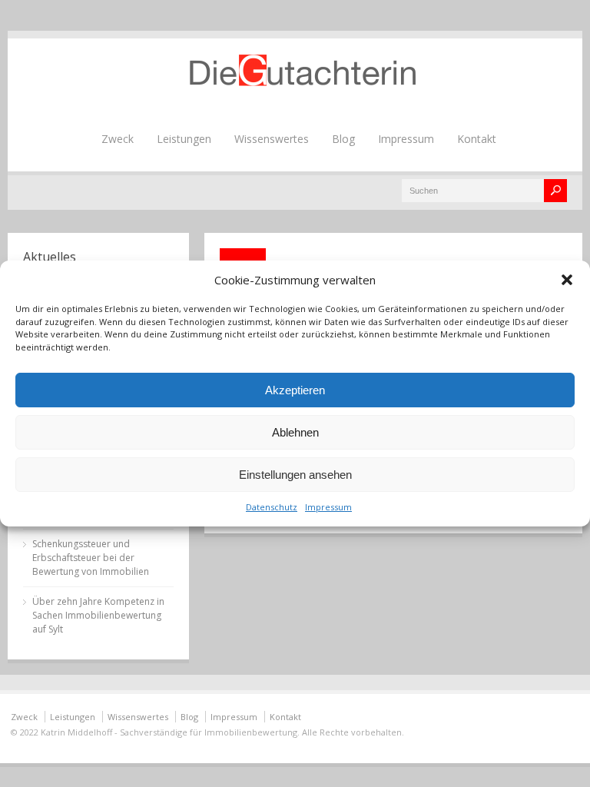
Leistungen (184, 138)
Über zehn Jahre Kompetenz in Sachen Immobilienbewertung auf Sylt (98, 615)
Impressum (328, 507)
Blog (343, 138)
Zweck (117, 138)
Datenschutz (271, 507)
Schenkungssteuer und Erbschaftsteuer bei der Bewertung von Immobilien (90, 557)
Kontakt (476, 138)
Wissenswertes (271, 138)
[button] (567, 279)
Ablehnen (295, 432)
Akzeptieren (295, 390)
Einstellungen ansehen (295, 474)
